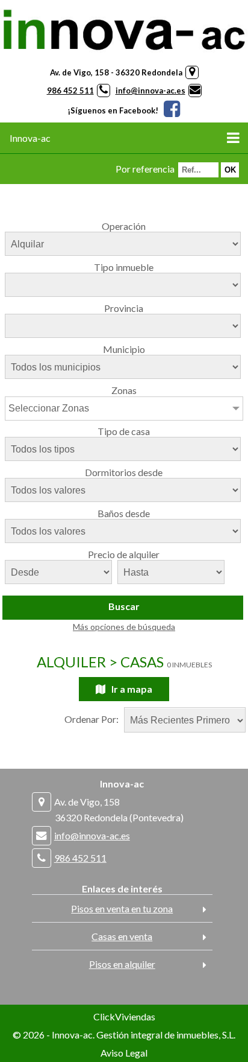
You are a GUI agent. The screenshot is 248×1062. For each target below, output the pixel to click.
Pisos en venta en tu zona (122, 908)
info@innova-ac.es (150, 90)
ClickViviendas (124, 1016)
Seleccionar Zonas (48, 408)
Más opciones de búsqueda (124, 627)
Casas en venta (121, 936)
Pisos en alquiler (122, 964)
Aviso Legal (124, 1052)
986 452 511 (70, 90)
